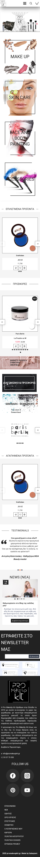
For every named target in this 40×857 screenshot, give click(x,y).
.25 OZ (20, 260)
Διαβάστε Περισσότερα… (11, 747)
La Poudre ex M (20, 338)
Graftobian (20, 255)
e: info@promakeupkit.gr (10, 754)
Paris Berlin (20, 334)
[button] (19, 271)
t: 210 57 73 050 (7, 757)
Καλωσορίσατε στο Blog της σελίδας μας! (18, 604)
